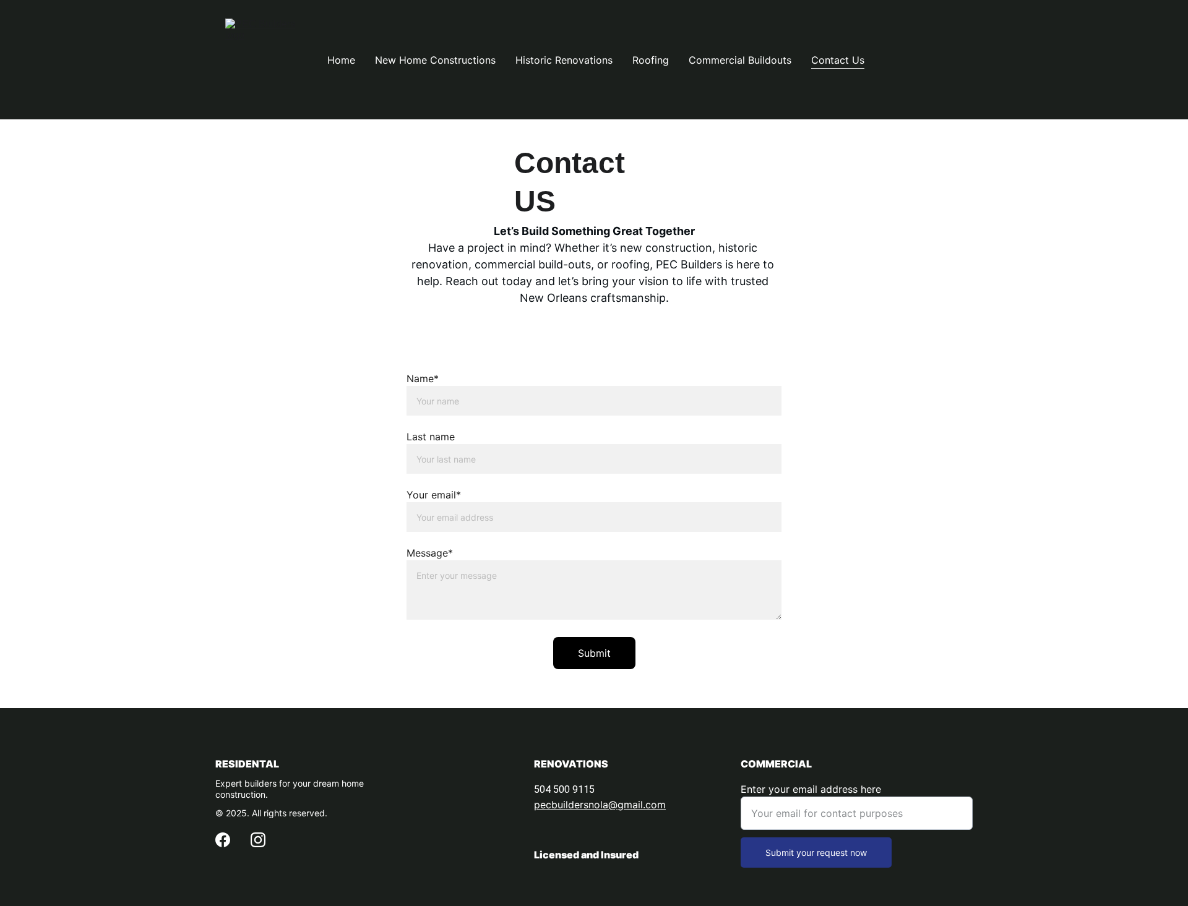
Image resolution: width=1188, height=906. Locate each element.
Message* (430, 553)
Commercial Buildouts (740, 60)
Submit (594, 653)
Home (341, 60)
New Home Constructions (435, 60)
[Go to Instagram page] (258, 839)
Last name (431, 436)
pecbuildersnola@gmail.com (600, 804)
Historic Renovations (564, 60)
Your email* (434, 495)
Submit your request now (816, 852)
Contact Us (837, 60)
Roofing (650, 60)
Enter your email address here (811, 789)
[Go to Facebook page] (222, 839)
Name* (423, 378)
